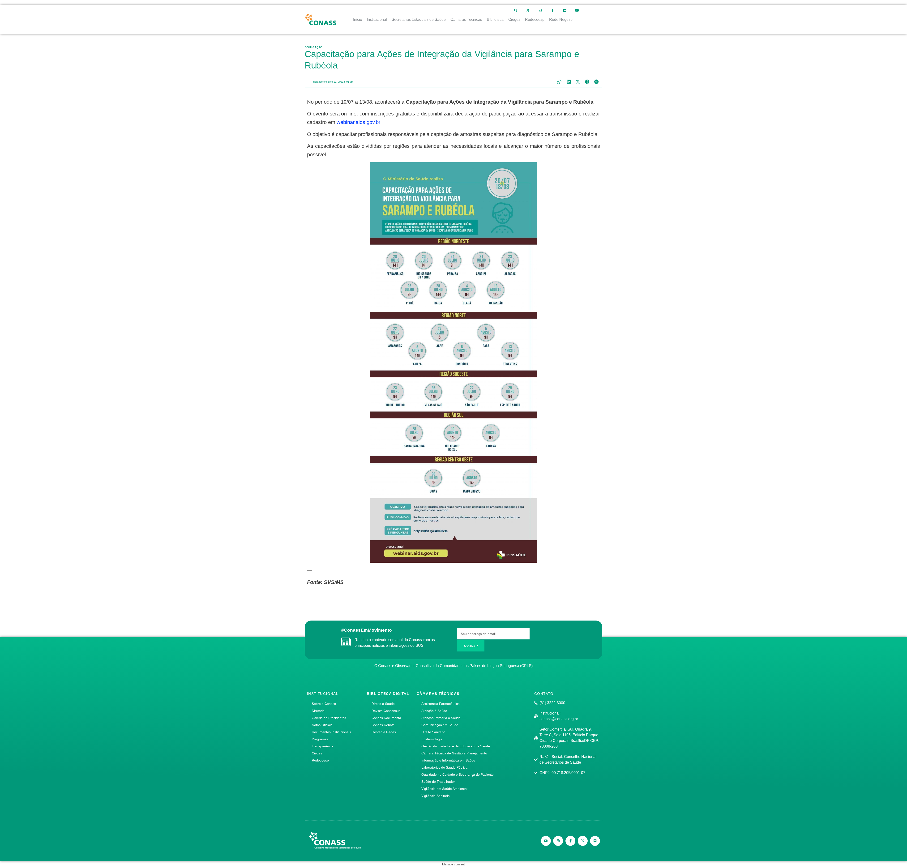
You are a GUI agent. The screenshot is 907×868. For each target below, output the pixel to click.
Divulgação (313, 47)
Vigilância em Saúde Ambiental (444, 789)
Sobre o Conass (324, 704)
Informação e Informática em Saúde (448, 760)
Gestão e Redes (384, 732)
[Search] (516, 10)
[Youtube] (577, 10)
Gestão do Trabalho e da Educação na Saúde (455, 746)
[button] (559, 81)
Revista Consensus (386, 711)
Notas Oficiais (322, 725)
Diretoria (318, 711)
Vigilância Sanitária (435, 796)
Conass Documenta (386, 718)
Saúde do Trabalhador (438, 781)
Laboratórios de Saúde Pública (444, 767)
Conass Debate (383, 725)
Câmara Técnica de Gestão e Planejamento (454, 753)
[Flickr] (565, 10)
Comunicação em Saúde (439, 725)
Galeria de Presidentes (329, 718)
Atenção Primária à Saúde (441, 718)
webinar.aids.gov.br (358, 122)
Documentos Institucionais (331, 732)
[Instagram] (540, 10)
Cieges (317, 753)
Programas (320, 739)
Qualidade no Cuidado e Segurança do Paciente (457, 774)
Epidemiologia (431, 739)
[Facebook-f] (552, 10)
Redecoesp (320, 760)
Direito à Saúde (383, 704)
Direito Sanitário (433, 732)
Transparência (322, 746)
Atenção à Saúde (434, 711)
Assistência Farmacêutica (440, 704)
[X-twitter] (528, 10)
